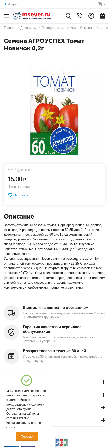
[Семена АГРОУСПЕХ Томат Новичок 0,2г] (54, 110)
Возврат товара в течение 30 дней (54, 351)
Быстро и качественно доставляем (55, 307)
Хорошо (27, 436)
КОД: (11, 170)
